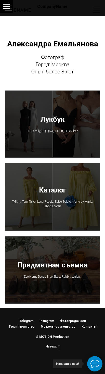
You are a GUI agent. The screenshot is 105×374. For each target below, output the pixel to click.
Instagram (47, 321)
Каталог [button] (52, 190)
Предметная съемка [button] (52, 265)
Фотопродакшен (73, 321)
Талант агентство (22, 326)
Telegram (26, 321)
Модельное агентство (58, 326)
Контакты (89, 326)
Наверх (51, 346)
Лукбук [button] (52, 119)
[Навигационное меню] (8, 8)
